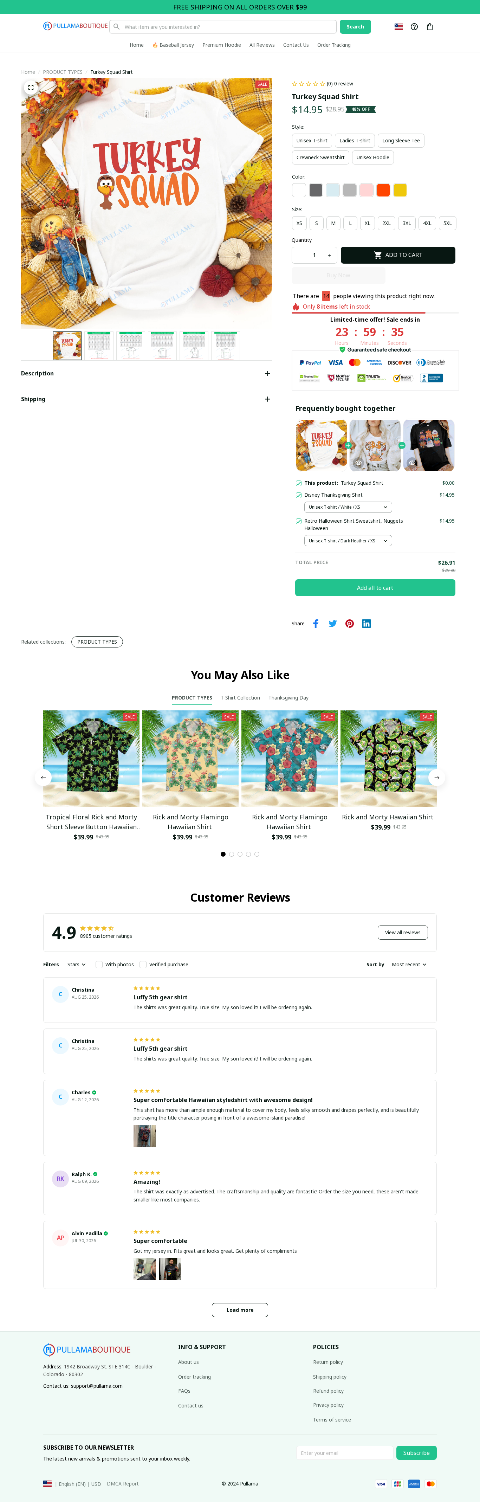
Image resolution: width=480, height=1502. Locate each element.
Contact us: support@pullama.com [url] (83, 1385)
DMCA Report (123, 1483)
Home (28, 72)
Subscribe (416, 1453)
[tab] (223, 854)
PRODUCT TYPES (63, 72)
